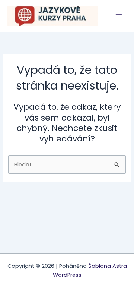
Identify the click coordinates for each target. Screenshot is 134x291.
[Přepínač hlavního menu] (119, 16)
